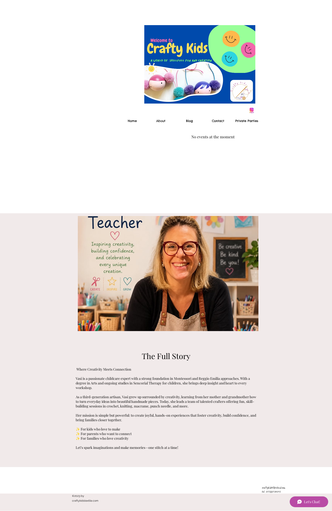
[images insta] (251, 110)
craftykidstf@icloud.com (273, 488)
